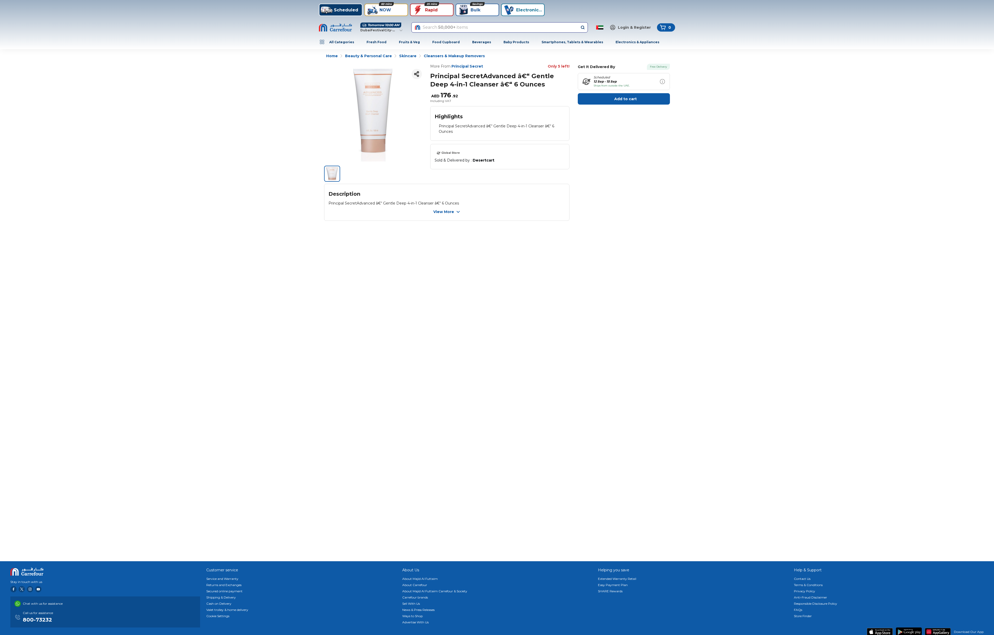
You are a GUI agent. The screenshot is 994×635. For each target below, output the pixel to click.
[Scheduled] (662, 81)
